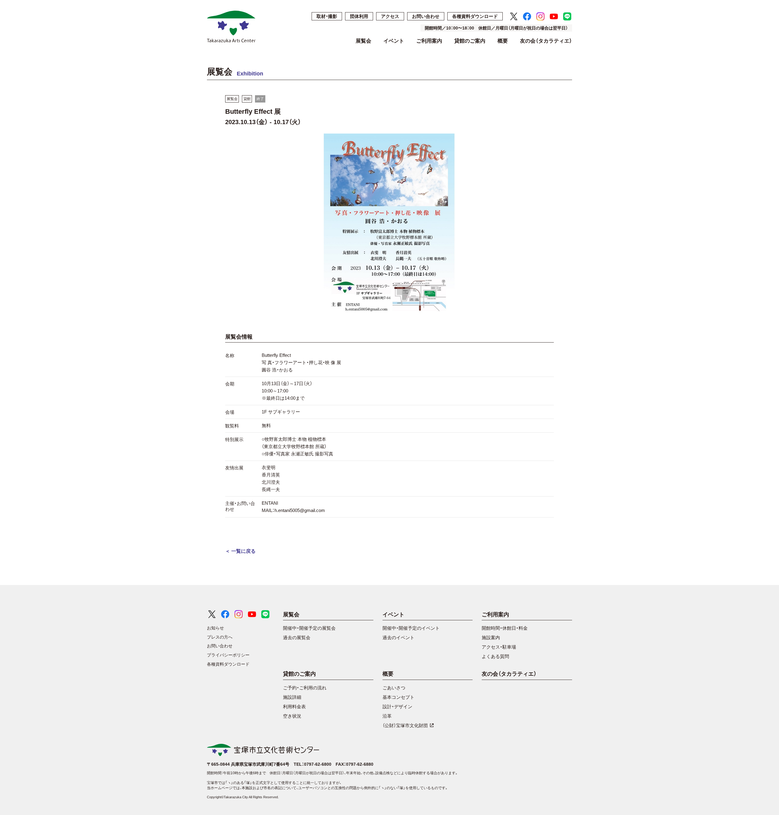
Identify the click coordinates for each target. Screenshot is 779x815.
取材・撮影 (326, 16)
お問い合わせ (425, 16)
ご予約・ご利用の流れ (305, 687)
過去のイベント (398, 637)
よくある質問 (495, 656)
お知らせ (215, 627)
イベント (393, 41)
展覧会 (363, 41)
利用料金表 (294, 706)
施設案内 (491, 637)
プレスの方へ (219, 637)
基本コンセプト (398, 697)
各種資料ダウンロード (475, 16)
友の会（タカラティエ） (546, 41)
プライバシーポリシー (228, 655)
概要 (503, 41)
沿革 (387, 716)
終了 (260, 99)
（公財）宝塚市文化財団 (405, 725)
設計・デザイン (397, 706)
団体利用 (359, 16)
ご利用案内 (429, 41)
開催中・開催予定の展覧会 (309, 628)
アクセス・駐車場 (499, 647)
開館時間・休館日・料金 (505, 628)
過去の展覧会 (296, 637)
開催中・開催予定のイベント (411, 628)
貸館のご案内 (469, 41)
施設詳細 (292, 697)
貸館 (247, 99)
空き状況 (292, 716)
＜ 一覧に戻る (240, 551)
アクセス (390, 16)
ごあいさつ (394, 687)
